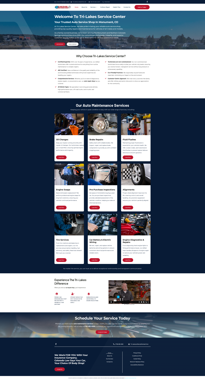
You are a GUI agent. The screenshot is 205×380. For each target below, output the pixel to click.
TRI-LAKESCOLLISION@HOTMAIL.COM (79, 1)
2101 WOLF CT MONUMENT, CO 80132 (62, 1)
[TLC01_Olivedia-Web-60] (62, 6)
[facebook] (147, 2)
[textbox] (137, 139)
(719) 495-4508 (107, 1)
